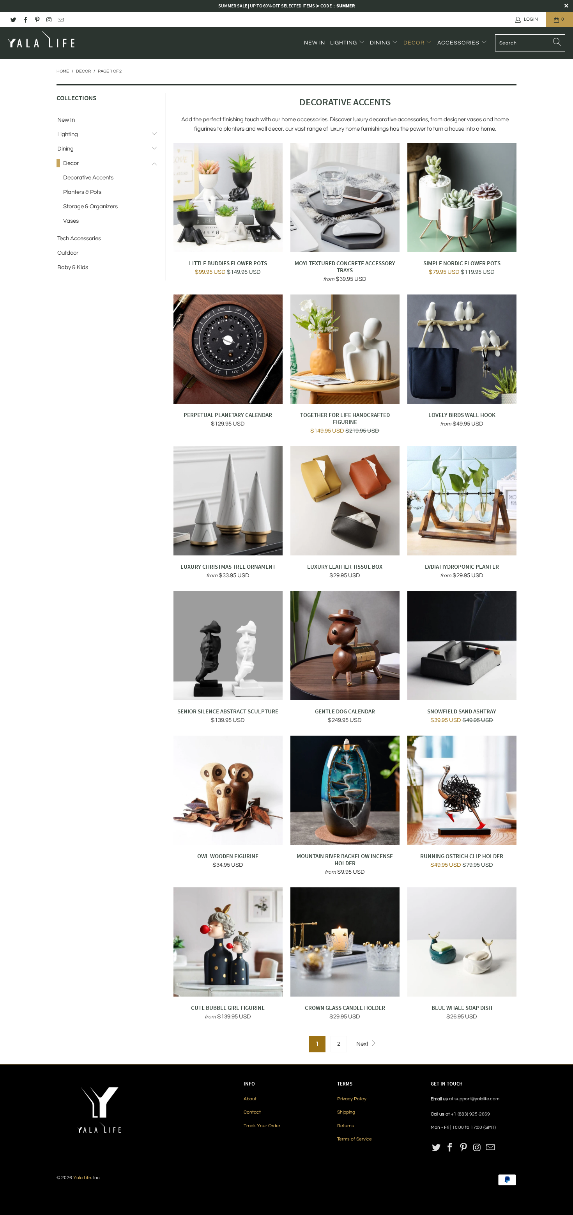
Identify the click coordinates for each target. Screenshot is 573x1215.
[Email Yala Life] (60, 19)
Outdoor (67, 253)
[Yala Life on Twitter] (13, 19)
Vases (71, 221)
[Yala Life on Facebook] (24, 19)
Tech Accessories (79, 238)
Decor (414, 43)
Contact (252, 1112)
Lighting (344, 43)
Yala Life (82, 1177)
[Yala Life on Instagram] (48, 19)
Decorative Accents (88, 178)
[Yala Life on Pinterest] (37, 19)
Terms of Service (354, 1139)
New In (314, 43)
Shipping (346, 1112)
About (250, 1098)
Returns (345, 1125)
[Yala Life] (42, 43)
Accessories (459, 43)
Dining (381, 43)
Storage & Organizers (90, 206)
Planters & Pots (82, 192)
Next (363, 1044)
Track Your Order (262, 1125)
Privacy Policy (351, 1098)
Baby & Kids (72, 267)
